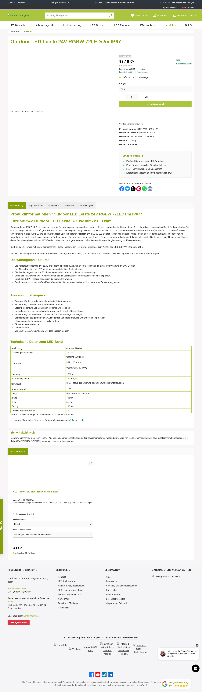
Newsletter (63, 599)
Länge (122, 83)
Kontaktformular (31, 616)
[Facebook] (92, 675)
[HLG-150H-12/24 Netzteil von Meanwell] (53, 474)
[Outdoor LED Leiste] (62, 83)
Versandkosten (69, 682)
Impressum (111, 581)
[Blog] (104, 675)
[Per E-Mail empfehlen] (150, 188)
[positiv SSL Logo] (91, 649)
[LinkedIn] (110, 675)
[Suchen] (110, 16)
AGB (108, 577)
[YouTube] (98, 675)
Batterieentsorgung (115, 599)
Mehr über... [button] (63, 569)
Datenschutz (112, 590)
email (10, 601)
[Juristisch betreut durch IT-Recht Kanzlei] (107, 649)
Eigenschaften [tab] (36, 205)
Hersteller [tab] (69, 205)
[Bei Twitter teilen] (127, 188)
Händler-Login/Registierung (71, 585)
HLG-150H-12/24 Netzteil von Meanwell (35, 491)
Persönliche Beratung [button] (22, 569)
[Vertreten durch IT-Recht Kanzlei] (140, 649)
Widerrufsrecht (113, 594)
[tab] (17, 205)
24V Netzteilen (77, 420)
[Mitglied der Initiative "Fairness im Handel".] (124, 649)
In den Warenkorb (155, 104)
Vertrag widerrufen (18, 622)
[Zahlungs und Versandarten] (166, 585)
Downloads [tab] (53, 205)
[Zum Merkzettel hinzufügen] (90, 463)
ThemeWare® (141, 685)
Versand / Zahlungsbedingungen (121, 585)
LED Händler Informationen (71, 590)
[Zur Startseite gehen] (19, 15)
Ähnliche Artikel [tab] (17, 451)
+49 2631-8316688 (17, 3)
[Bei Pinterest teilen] (139, 188)
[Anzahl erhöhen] (141, 97)
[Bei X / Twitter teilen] (133, 188)
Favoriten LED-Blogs (68, 603)
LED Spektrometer (67, 581)
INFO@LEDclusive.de (60, 3)
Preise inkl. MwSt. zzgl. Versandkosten (133, 72)
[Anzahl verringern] (122, 97)
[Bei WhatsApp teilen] (144, 188)
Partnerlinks (64, 607)
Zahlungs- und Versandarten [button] (171, 569)
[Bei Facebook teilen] (122, 188)
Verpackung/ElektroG (116, 603)
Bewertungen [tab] (86, 205)
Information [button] (112, 569)
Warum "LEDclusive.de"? (69, 594)
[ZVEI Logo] (75, 649)
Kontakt (62, 577)
